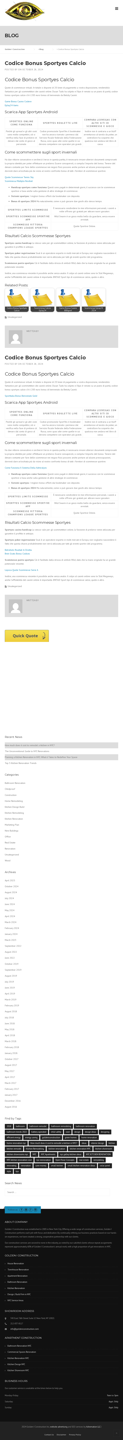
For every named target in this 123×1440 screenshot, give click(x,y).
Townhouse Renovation (18, 1269)
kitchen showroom (103, 1148)
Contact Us (49, 1435)
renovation (26, 1165)
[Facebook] (21, 1209)
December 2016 (13, 1100)
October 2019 (11, 963)
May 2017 (9, 1071)
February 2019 (12, 1005)
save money (40, 1165)
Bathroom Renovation (15, 783)
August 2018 (11, 1011)
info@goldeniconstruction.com (24, 1329)
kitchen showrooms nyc (17, 1154)
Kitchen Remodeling (14, 812)
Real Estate (10, 842)
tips (17, 1171)
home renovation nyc (16, 1143)
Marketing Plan (12, 824)
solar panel (105, 1165)
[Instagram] (35, 1209)
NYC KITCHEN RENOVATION (98, 1154)
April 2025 (10, 880)
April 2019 (10, 993)
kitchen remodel (14, 1148)
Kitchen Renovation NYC (18, 1358)
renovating (11, 1165)
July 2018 (9, 1017)
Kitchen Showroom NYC (18, 1370)
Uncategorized (12, 854)
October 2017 (11, 1059)
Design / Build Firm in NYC (19, 1294)
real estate (84, 1160)
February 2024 (12, 928)
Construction (10, 795)
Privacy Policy (75, 1435)
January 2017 (11, 1094)
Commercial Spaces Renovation (22, 1352)
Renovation (10, 848)
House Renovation (16, 1263)
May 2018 (9, 1029)
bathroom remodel (38, 1126)
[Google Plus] (31, 1209)
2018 (9, 1126)
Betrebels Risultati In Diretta (18, 549)
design (77, 1132)
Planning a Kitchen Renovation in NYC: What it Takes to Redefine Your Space (41, 757)
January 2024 (11, 934)
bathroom (20, 1126)
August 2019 (11, 975)
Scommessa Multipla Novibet (19, 181)
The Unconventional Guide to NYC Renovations (27, 751)
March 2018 (10, 1041)
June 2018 (10, 1023)
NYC (34, 1154)
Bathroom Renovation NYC (19, 1345)
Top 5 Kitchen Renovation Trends (21, 763)
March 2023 (10, 940)
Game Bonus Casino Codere (18, 101)
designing (105, 1132)
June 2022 (10, 957)
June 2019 (10, 987)
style (9, 1171)
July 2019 (9, 981)
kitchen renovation (57, 1148)
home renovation (89, 1137)
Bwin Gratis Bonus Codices (17, 553)
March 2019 (10, 999)
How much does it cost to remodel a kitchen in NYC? (30, 745)
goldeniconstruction (51, 1137)
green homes (71, 1137)
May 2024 (9, 910)
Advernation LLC (93, 1426)
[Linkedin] (26, 1209)
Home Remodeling (14, 801)
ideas (84, 1143)
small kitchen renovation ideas (81, 1165)
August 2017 (11, 1065)
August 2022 (11, 951)
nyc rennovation (43, 1160)
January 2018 (11, 1053)
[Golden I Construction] (25, 11)
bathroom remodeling (61, 1126)
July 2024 (9, 898)
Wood (7, 860)
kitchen (112, 1143)
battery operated (38, 1132)
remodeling (98, 1160)
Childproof (10, 788)
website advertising (58, 1426)
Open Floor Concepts (64, 1160)
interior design (97, 1143)
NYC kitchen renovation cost (19, 1160)
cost (68, 1132)
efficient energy (13, 1137)
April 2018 (10, 1035)
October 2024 (11, 886)
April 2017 (10, 1077)
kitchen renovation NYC (80, 1148)
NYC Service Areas (16, 1300)
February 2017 (12, 1089)
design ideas (90, 1132)
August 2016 (11, 1106)
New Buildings (11, 830)
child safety (56, 1132)
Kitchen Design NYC (16, 1364)
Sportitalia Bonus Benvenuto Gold (21, 395)
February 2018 (12, 1047)
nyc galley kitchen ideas (70, 1154)
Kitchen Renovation (14, 818)
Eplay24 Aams (11, 105)
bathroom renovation (85, 1126)
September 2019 (13, 969)
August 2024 (11, 892)
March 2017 (10, 1083)
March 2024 (10, 922)
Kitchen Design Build (14, 806)
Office (8, 836)
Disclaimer (61, 1435)
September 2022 (13, 945)
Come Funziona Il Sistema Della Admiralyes (26, 467)
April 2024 (10, 916)
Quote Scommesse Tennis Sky (19, 177)
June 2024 (10, 904)
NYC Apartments (48, 1154)
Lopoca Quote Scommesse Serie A (21, 570)
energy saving (31, 1137)
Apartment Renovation (18, 1276)
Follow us (12, 1209)
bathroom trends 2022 (17, 1132)
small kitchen (57, 1165)
